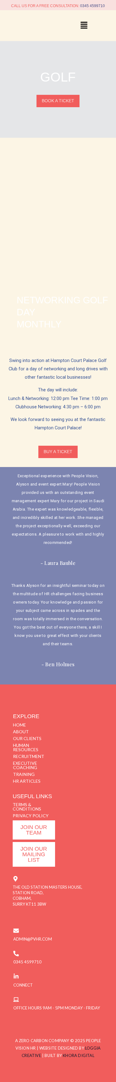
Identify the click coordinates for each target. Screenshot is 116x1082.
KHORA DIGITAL (78, 1055)
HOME (19, 724)
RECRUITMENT (28, 756)
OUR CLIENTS (27, 738)
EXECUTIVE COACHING (25, 765)
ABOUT (21, 731)
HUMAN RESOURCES (25, 747)
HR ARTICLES (27, 781)
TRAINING (24, 774)
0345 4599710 (92, 6)
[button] (84, 25)
